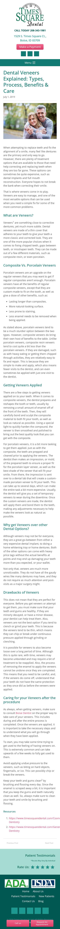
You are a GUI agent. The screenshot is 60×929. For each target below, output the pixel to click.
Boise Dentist (23, 713)
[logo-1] (30, 15)
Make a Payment (30, 47)
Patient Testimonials (40, 855)
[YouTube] (38, 911)
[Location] (36, 53)
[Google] (30, 53)
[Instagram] (22, 911)
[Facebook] (23, 53)
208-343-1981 (38, 30)
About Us (38, 891)
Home (25, 891)
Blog (41, 901)
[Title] (45, 911)
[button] (30, 62)
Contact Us (28, 901)
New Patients (46, 896)
